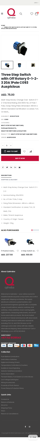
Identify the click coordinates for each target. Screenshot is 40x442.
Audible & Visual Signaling (10, 368)
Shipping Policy (6, 408)
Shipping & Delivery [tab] (9, 180)
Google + (15, 167)
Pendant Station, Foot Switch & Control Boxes (17, 377)
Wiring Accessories (8, 382)
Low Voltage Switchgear (10, 380)
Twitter (7, 167)
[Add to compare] (30, 151)
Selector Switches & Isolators (13, 131)
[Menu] (2, 13)
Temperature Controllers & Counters (14, 365)
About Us (4, 405)
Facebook (3, 167)
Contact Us (5, 399)
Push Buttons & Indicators (10, 357)
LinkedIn (11, 167)
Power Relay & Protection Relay (12, 388)
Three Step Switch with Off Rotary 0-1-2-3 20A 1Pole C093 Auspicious (19, 80)
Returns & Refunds (7, 402)
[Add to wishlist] (24, 151)
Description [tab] (6, 175)
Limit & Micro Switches (9, 359)
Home (3, 25)
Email (19, 167)
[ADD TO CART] (21, 240)
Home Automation (7, 374)
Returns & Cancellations (9, 414)
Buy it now (20, 158)
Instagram (29, 426)
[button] (32, 230)
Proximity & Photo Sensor (10, 385)
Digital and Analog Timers (10, 362)
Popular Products (8, 128)
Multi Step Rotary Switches (12, 125)
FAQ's (3, 411)
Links (36, 3)
